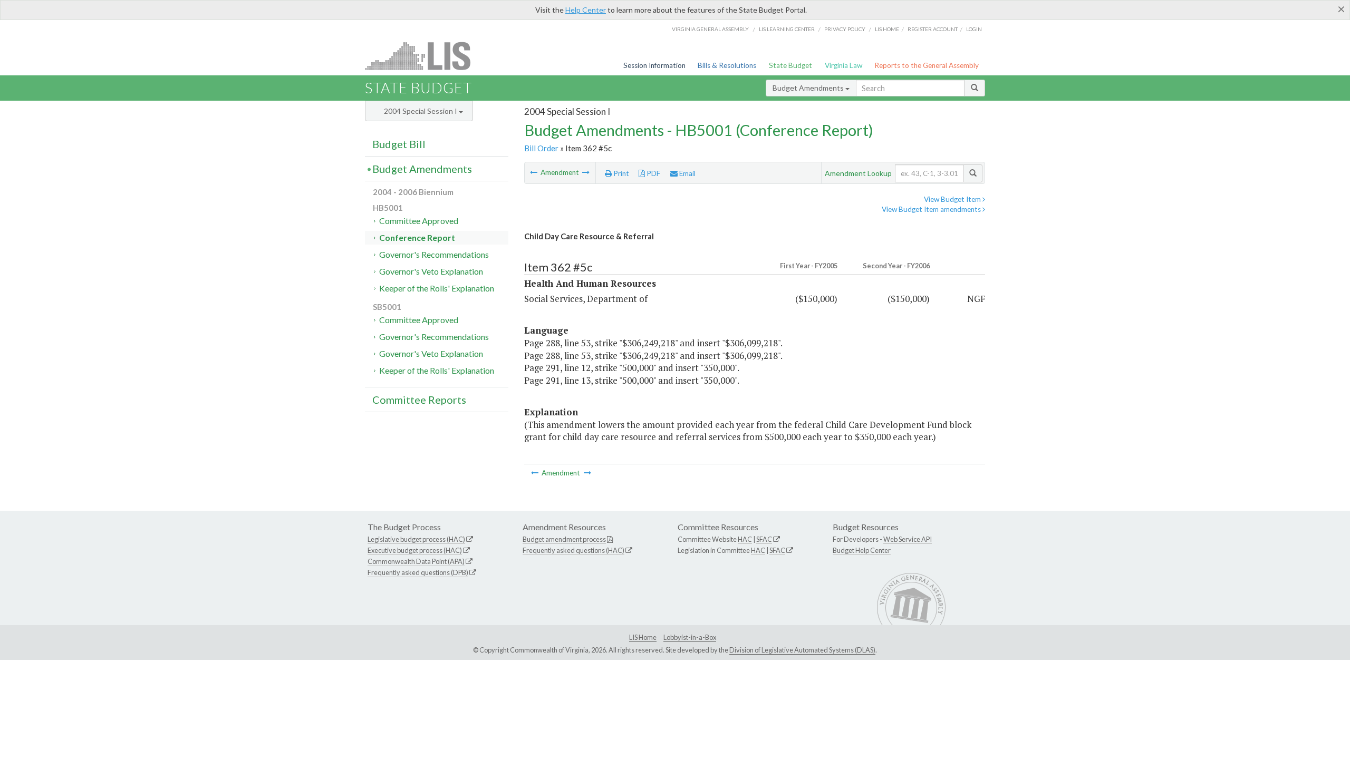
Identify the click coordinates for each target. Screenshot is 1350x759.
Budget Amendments (809, 87)
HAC (745, 539)
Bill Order (541, 148)
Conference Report (417, 237)
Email (687, 173)
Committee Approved (418, 221)
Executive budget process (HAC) (415, 550)
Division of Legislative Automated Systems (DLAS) (802, 650)
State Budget (790, 65)
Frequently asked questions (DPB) (418, 572)
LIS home (887, 29)
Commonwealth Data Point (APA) (416, 561)
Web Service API (907, 539)
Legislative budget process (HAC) (416, 539)
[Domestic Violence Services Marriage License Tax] (534, 172)
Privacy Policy (844, 29)
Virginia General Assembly (710, 29)
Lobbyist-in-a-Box (689, 637)
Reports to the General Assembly (926, 65)
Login (974, 29)
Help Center (585, 9)
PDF (652, 173)
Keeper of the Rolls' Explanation (436, 288)
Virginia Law (843, 65)
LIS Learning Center (787, 29)
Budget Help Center (862, 550)
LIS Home (643, 637)
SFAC (764, 539)
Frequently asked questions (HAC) (573, 550)
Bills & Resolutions (727, 65)
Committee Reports (419, 399)
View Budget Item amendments (932, 209)
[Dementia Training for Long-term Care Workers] (586, 172)
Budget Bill (399, 144)
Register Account (933, 29)
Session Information (654, 65)
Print (620, 173)
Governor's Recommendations (434, 254)
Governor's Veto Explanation (431, 271)
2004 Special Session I (421, 110)
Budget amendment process (564, 539)
